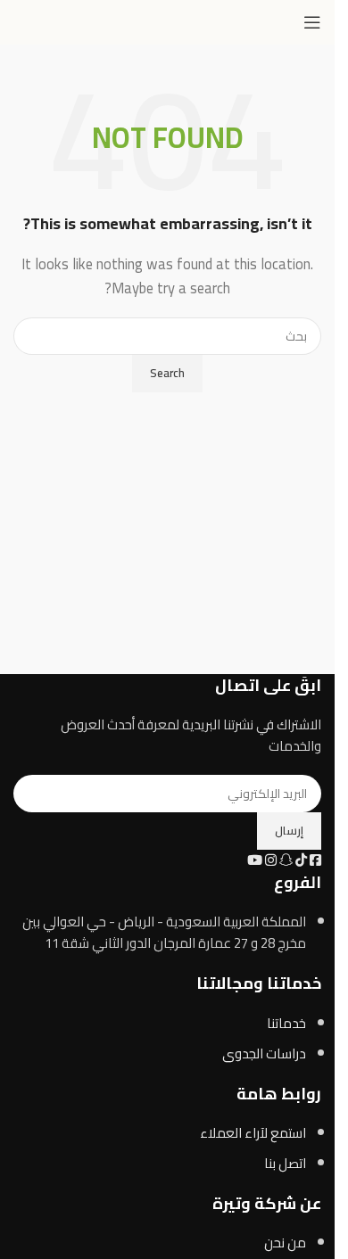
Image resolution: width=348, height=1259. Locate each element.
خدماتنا (286, 1023)
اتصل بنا (285, 1163)
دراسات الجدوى (264, 1053)
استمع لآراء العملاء (253, 1133)
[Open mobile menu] (312, 22)
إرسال (289, 830)
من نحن (285, 1242)
